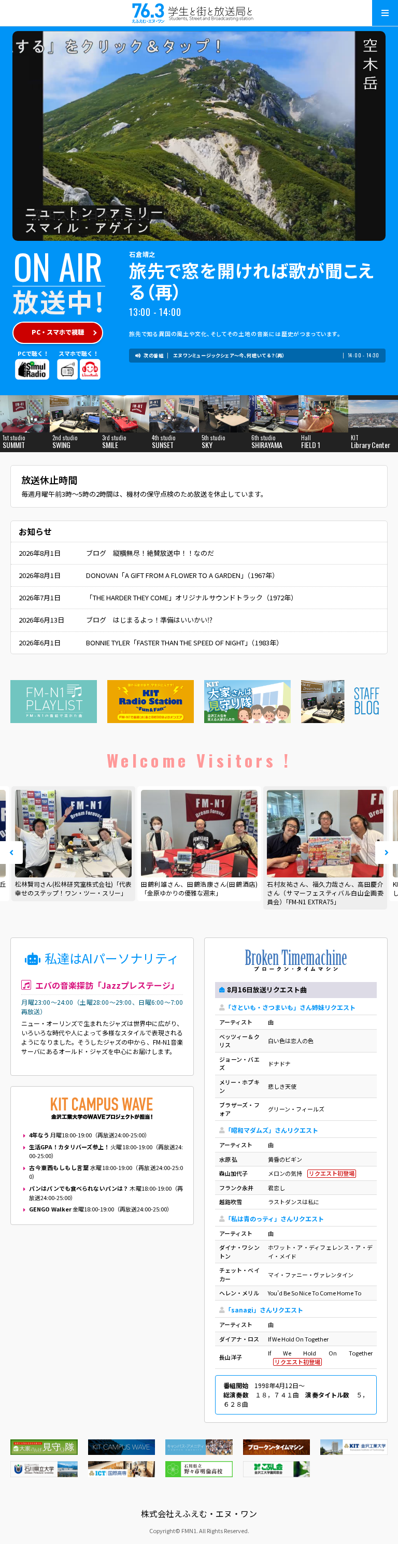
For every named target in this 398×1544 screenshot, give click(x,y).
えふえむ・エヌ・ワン (199, 13)
